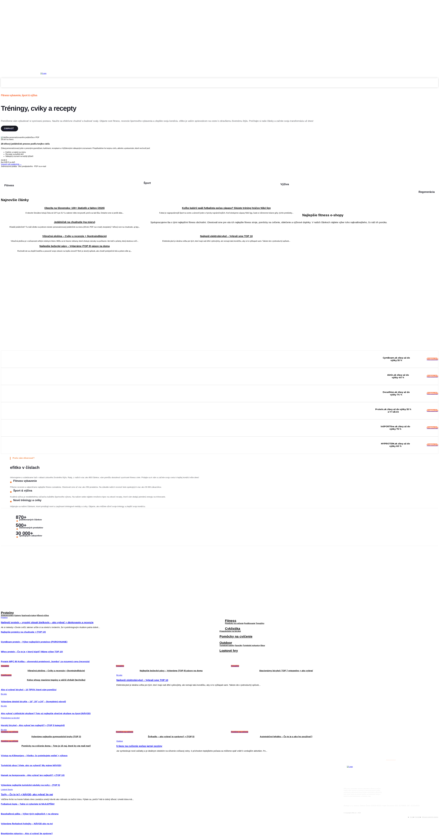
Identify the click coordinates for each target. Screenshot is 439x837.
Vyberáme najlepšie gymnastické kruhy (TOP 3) (56, 736)
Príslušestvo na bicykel (10, 718)
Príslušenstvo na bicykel (230, 631)
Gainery (17, 615)
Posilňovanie (6, 675)
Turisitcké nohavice (251, 645)
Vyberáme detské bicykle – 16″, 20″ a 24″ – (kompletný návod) (33, 701)
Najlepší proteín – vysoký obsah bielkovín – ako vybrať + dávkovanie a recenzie (379, 683)
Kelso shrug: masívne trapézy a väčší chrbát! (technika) (56, 680)
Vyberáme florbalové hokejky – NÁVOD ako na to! (27, 823)
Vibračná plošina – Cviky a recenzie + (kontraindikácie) (74, 236)
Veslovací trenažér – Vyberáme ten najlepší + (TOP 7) (368, 675)
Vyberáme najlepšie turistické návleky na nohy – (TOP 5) (30, 785)
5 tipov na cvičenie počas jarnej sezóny (139, 746)
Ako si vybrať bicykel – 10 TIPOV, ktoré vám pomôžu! (28, 689)
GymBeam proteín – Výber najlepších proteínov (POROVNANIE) (34, 642)
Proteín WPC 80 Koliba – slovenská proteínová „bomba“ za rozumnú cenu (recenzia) (45, 661)
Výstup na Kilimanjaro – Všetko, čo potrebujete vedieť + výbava (34, 755)
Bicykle (119, 675)
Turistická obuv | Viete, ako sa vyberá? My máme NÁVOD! (31, 765)
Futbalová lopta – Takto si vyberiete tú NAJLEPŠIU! (28, 804)
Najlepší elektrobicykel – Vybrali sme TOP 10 (226, 236)
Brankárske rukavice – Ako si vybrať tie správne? (27, 833)
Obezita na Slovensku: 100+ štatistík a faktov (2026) (74, 208)
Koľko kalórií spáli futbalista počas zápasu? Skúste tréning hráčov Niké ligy (226, 208)
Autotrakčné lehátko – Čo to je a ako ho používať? (286, 736)
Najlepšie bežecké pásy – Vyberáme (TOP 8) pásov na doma (74, 246)
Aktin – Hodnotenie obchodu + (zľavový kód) (364, 691)
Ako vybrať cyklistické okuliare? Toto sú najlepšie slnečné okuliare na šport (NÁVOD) (46, 713)
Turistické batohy (227, 645)
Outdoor (226, 643)
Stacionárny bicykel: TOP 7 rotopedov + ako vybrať (286, 670)
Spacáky (238, 645)
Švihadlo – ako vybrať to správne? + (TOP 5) (171, 736)
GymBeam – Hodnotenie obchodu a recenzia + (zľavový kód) (371, 668)
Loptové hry (229, 650)
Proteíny (7, 613)
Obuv (262, 645)
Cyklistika (232, 628)
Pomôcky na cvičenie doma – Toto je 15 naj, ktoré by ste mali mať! (56, 746)
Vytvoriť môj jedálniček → (11, 164)
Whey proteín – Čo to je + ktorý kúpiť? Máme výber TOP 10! (32, 651)
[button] (435, 84)
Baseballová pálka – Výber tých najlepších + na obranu (30, 814)
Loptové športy (7, 790)
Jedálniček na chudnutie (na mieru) (74, 222)
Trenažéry (260, 623)
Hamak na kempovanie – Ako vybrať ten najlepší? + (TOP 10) (32, 775)
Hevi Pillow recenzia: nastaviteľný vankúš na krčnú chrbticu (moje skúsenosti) (379, 757)
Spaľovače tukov (28, 615)
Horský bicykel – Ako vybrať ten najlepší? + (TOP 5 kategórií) (33, 725)
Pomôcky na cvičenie (234, 623)
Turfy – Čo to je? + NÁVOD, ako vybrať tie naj (27, 794)
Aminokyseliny (7, 615)
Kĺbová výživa (43, 615)
